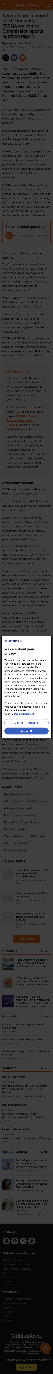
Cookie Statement (24, 713)
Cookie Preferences (26, 722)
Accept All (26, 731)
